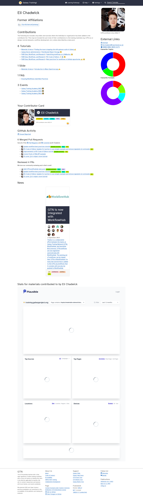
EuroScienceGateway (30, 25)
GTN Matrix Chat (78, 479)
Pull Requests (33, 143)
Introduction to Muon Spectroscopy (46, 69)
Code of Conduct (50, 475)
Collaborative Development (52, 482)
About (47, 473)
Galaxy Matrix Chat (78, 482)
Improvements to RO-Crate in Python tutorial (38, 151)
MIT (74, 490)
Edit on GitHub (51, 492)
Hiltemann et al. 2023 (107, 481)
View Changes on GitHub (54, 494)
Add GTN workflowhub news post (34, 169)
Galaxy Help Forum (78, 475)
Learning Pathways (73, 3)
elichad (105, 43)
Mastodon (105, 473)
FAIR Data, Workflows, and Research (33, 54)
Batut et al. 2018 (105, 483)
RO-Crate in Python (52, 57)
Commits (46, 143)
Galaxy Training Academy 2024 (31, 93)
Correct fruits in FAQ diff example (35, 154)
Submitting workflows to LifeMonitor (58, 54)
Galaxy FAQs (76, 473)
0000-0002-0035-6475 (111, 47)
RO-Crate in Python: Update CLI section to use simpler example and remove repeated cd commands (57, 149)
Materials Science (27, 49)
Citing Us (103, 486)
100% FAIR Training (51, 479)
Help (86, 3)
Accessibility (48, 477)
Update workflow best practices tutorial (37, 146)
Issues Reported (25, 134)
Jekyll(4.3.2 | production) (80, 492)
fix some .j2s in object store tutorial (35, 156)
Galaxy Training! (29, 3)
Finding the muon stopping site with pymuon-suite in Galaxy (54, 49)
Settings (97, 3)
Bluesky (104, 475)
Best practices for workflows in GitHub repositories (63, 59)
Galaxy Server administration (31, 52)
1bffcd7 (80, 488)
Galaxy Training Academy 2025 (31, 88)
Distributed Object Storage (51, 52)
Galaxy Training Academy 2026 (31, 91)
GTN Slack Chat (77, 477)
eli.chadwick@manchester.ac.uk (112, 45)
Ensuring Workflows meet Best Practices (34, 79)
